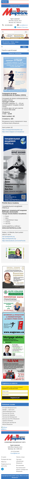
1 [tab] (10, 260)
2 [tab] (12, 260)
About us (3, 462)
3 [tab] (15, 260)
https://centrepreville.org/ (9, 238)
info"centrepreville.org (8, 236)
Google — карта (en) (8, 409)
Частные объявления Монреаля (19, 461)
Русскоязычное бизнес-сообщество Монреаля (22, 469)
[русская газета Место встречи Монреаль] (15, 438)
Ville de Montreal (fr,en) (9, 411)
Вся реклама (6, 42)
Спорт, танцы (14, 42)
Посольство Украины (8, 415)
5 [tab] (20, 260)
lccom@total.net (23, 25)
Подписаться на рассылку (6, 465)
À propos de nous (6, 459)
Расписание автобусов (9, 422)
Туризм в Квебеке (7, 420)
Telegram (19, 27)
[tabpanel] (15, 253)
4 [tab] (17, 260)
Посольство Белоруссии (9, 417)
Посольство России (8, 413)
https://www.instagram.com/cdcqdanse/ (13, 132)
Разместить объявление (15, 53)
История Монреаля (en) (9, 408)
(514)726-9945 (8, 25)
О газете (3, 457)
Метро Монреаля (7, 424)
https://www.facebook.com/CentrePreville (13, 241)
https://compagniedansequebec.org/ (12, 129)
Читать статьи (20, 457)
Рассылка (25, 27)
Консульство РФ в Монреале (10, 419)
